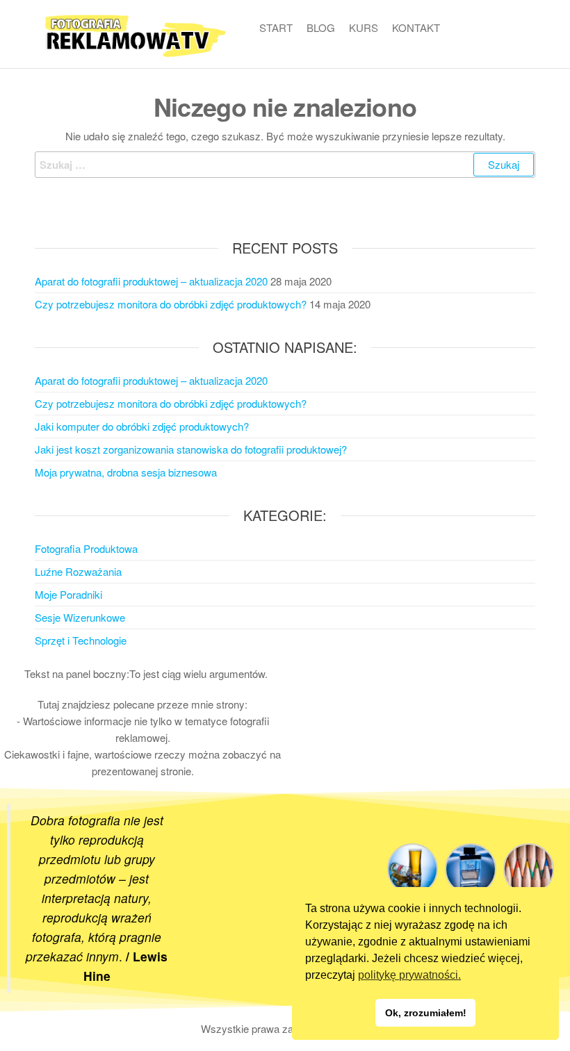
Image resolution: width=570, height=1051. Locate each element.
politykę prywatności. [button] (409, 975)
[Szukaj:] (285, 164)
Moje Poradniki (68, 594)
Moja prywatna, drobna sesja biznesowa (126, 472)
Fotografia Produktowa (86, 548)
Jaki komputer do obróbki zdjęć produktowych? (142, 426)
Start (276, 27)
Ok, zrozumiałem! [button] (425, 1012)
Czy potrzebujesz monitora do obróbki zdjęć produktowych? (171, 304)
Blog (321, 27)
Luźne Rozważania (78, 571)
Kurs (363, 27)
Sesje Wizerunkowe (80, 617)
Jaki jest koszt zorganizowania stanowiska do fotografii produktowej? (191, 449)
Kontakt (416, 27)
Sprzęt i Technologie (81, 640)
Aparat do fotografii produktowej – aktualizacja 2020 (151, 281)
